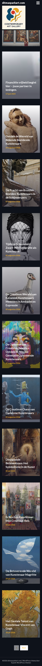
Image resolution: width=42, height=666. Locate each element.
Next (24, 648)
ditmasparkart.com (13, 2)
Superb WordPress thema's (21, 663)
